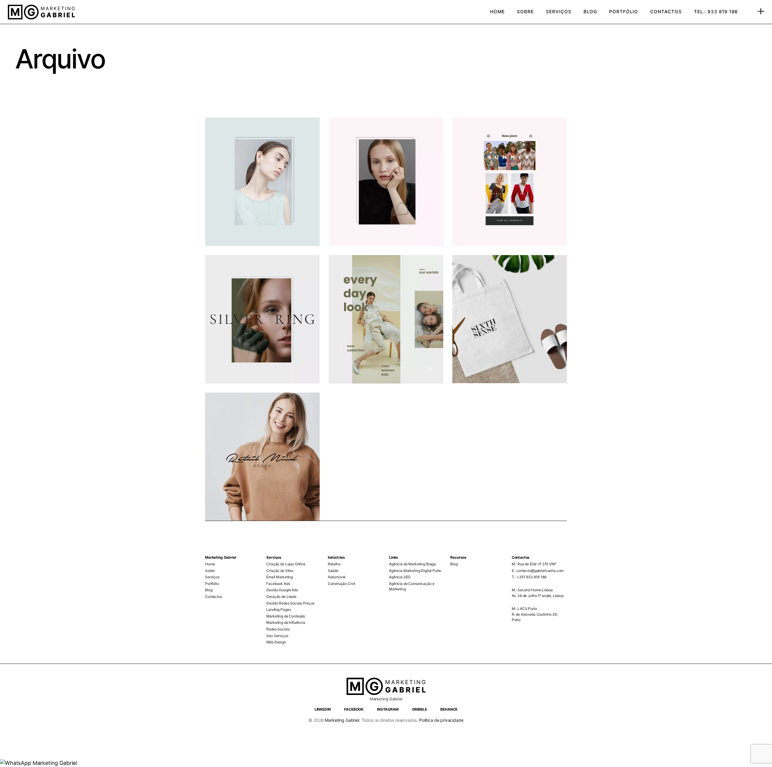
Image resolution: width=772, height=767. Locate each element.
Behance (448, 709)
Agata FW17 (237, 139)
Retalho (334, 564)
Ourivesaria (236, 277)
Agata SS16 (359, 139)
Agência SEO (399, 577)
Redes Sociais (278, 629)
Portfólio (212, 583)
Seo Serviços (277, 635)
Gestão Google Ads (282, 590)
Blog (208, 590)
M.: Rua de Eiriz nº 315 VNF (534, 564)
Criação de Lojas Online (285, 564)
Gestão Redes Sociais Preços (290, 603)
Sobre (210, 570)
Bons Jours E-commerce (506, 139)
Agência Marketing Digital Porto (415, 570)
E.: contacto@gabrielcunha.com (538, 570)
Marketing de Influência (285, 622)
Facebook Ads (278, 583)
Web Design (276, 642)
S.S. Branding (487, 277)
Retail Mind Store (246, 414)
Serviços (212, 577)
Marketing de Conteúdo (285, 616)
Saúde (333, 570)
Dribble (419, 709)
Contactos (213, 596)
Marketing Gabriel (342, 720)
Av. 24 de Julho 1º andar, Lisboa (538, 595)
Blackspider (360, 277)
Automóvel (337, 577)
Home (210, 564)
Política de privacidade (440, 720)
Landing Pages (278, 609)
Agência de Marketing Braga (412, 564)
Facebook (353, 709)
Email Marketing (279, 577)
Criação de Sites (279, 570)
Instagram (388, 709)
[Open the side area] (760, 12)
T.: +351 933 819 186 (529, 577)
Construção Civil (341, 583)
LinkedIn (323, 709)
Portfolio (227, 129)
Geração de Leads (281, 596)
